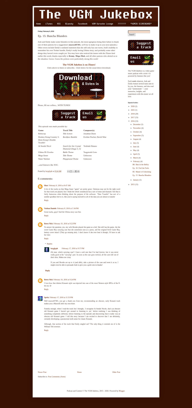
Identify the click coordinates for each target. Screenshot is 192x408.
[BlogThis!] (71, 171)
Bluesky (69, 24)
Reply (46, 200)
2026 (133, 106)
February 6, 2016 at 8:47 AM (60, 186)
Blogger (122, 391)
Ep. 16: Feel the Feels (141, 168)
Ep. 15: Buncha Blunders (142, 175)
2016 (133, 121)
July (135, 143)
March (135, 158)
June (135, 147)
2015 (133, 184)
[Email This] (68, 171)
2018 (133, 114)
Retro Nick (48, 224)
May (135, 150)
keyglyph (54, 248)
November (137, 128)
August (136, 139)
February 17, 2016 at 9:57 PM (73, 248)
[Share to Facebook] (76, 171)
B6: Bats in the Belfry (141, 165)
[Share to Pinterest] (78, 171)
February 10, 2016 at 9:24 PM (65, 280)
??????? (122, 24)
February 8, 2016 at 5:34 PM (67, 208)
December (137, 124)
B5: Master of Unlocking (142, 172)
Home (38, 24)
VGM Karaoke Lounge (102, 24)
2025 (133, 110)
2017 (133, 117)
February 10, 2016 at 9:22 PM (65, 224)
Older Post (116, 372)
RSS (59, 24)
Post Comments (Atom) (57, 377)
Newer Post (42, 372)
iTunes (49, 24)
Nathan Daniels (50, 208)
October (136, 132)
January (136, 180)
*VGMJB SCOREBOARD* (141, 24)
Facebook (82, 24)
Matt (46, 186)
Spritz (46, 297)
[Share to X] (73, 171)
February (136, 161)
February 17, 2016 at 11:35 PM (61, 297)
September (137, 136)
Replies (49, 244)
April (135, 154)
